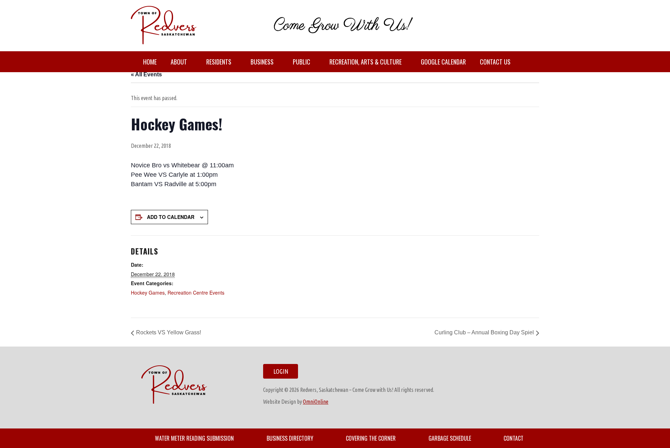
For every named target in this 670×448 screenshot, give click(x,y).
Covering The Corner (371, 438)
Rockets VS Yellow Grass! (168, 332)
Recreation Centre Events (196, 292)
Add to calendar (170, 216)
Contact (513, 438)
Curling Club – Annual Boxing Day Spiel (484, 332)
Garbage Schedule (450, 438)
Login (280, 371)
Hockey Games (148, 292)
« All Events (146, 74)
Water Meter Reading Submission (194, 438)
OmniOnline (315, 401)
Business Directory (290, 438)
